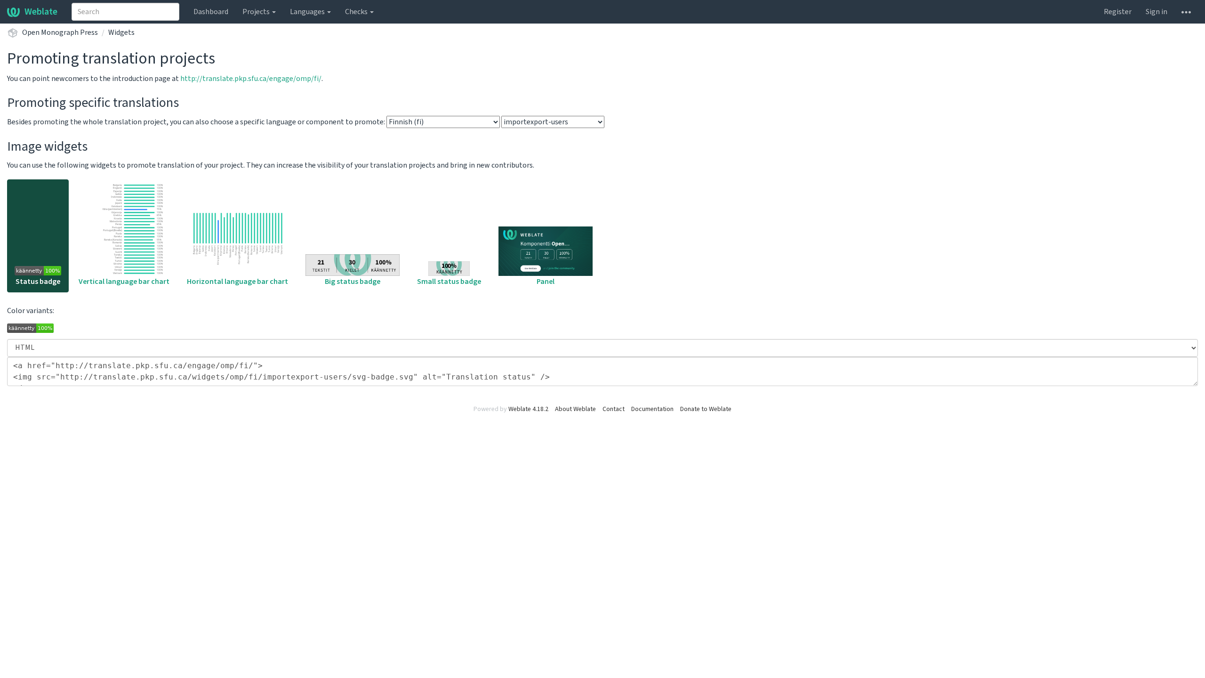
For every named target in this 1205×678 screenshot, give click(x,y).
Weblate (40, 11)
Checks (357, 12)
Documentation (652, 409)
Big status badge (352, 281)
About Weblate (575, 409)
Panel (545, 281)
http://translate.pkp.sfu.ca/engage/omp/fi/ (250, 78)
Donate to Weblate (705, 409)
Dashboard (210, 12)
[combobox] (125, 12)
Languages (308, 12)
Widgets (121, 32)
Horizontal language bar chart (237, 281)
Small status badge (449, 281)
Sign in (1156, 12)
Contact (613, 409)
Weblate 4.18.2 (528, 409)
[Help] (1186, 12)
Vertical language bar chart (124, 281)
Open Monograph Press (60, 32)
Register (1118, 12)
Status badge (38, 281)
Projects (256, 12)
